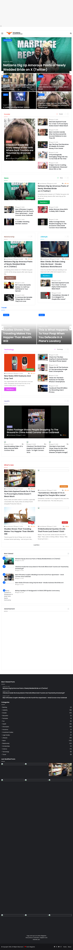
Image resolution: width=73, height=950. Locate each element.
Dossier (41, 94)
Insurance (5, 729)
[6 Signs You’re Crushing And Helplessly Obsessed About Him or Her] (43, 165)
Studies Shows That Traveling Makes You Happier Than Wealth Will (17, 335)
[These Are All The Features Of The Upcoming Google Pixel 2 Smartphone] (43, 367)
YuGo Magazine (30, 946)
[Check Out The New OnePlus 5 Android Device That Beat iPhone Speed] (43, 357)
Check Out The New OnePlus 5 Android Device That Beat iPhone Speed (58, 359)
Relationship (7, 40)
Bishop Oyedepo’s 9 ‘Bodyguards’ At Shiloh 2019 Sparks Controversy (37, 590)
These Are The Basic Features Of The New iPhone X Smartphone (57, 380)
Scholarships (6, 746)
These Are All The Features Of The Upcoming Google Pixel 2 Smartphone (58, 369)
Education (5, 715)
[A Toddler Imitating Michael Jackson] (18, 101)
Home (65, 946)
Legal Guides (6, 735)
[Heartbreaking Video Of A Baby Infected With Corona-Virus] (5, 442)
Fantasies (5, 718)
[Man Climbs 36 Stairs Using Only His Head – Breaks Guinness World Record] (9, 585)
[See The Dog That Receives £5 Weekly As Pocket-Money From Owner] (43, 144)
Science (4, 749)
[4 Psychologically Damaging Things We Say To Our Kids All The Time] (43, 155)
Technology (60, 349)
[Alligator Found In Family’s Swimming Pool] (36, 922)
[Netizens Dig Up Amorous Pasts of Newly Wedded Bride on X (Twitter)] (36, 55)
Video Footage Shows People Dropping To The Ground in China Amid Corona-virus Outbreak (57, 225)
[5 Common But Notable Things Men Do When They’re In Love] (9, 297)
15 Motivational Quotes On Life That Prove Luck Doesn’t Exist (51, 530)
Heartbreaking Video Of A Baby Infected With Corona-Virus (13, 448)
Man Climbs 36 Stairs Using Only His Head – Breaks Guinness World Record (53, 264)
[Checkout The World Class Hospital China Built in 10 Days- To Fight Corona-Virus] (27, 442)
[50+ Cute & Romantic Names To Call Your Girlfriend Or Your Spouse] (9, 285)
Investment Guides (7, 732)
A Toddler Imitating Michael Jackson (16, 107)
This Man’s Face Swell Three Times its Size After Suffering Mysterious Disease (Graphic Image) (58, 449)
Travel (3, 307)
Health (4, 724)
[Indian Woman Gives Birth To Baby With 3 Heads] (53, 82)
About (69, 946)
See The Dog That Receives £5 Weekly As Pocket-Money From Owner (59, 146)
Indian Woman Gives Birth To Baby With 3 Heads (53, 88)
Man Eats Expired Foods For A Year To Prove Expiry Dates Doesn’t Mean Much (58, 124)
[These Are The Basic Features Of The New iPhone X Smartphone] (43, 378)
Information (5, 726)
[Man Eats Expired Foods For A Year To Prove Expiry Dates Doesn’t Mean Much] (43, 122)
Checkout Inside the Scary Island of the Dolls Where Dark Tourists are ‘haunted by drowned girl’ (53, 105)
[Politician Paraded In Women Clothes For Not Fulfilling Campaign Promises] (60, 785)
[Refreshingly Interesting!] (14, 33)
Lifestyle (4, 738)
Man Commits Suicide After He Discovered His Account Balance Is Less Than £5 (57, 135)
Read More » (44, 202)
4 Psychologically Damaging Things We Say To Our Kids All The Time (58, 157)
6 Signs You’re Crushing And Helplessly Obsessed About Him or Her (58, 167)
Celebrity (5, 710)
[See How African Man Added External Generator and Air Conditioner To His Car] (12, 920)
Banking (4, 707)
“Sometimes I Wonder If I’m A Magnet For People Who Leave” (60, 297)
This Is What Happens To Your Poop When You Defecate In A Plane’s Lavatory (53, 335)
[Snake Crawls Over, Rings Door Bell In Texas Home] (60, 921)
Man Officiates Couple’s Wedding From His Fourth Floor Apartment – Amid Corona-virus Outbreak (18, 87)
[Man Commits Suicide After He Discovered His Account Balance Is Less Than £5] (43, 132)
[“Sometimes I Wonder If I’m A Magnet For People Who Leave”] (45, 295)
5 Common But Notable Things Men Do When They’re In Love (23, 299)
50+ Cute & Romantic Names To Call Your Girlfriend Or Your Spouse (23, 288)
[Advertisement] (36, 12)
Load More (36, 545)
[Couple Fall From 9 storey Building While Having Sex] (12, 846)
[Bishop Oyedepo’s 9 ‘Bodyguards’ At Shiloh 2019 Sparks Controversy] (9, 595)
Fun (3, 721)
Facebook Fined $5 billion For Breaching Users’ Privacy (58, 390)
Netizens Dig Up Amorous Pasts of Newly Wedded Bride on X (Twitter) (34, 67)
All (57, 114)
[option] (36, 73)
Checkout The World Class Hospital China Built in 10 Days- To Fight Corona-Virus (36, 449)
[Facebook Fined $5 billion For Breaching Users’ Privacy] (43, 388)
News (5, 76)
